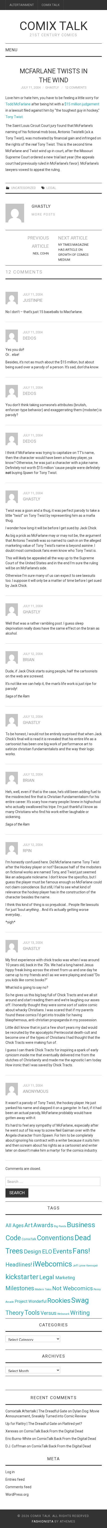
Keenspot (92, 1265)
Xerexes (11, 1431)
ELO (47, 1251)
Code (13, 1238)
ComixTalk (29, 1239)
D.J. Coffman (15, 1446)
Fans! (81, 1251)
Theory (14, 1312)
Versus (48, 1313)
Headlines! (18, 1264)
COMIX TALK (51, 5)
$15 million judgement (81, 104)
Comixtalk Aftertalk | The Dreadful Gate (36, 1411)
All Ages (14, 1225)
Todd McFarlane (18, 104)
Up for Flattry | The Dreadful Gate (31, 1424)
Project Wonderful (31, 1301)
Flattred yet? (72, 1424)
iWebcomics (52, 1264)
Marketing (65, 1277)
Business (81, 1225)
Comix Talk (53, 26)
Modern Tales (43, 1289)
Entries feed (15, 1479)
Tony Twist (14, 117)
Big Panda (60, 1226)
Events (62, 1251)
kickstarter (22, 1277)
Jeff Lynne (79, 1265)
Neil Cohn (41, 253)
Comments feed (18, 1487)
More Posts (43, 214)
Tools (32, 1312)
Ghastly (52, 87)
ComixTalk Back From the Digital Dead (53, 1431)
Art (28, 1225)
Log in (10, 1472)
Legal (51, 188)
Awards (43, 1225)
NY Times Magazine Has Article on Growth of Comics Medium (73, 252)
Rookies (58, 1300)
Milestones (19, 1288)
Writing (80, 1312)
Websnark (63, 1314)
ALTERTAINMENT (21, 5)
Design (32, 1251)
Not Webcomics (72, 1288)
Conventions (55, 1238)
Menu (11, 49)
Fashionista (43, 1521)
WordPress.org (17, 1494)
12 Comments (75, 87)
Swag (80, 1300)
